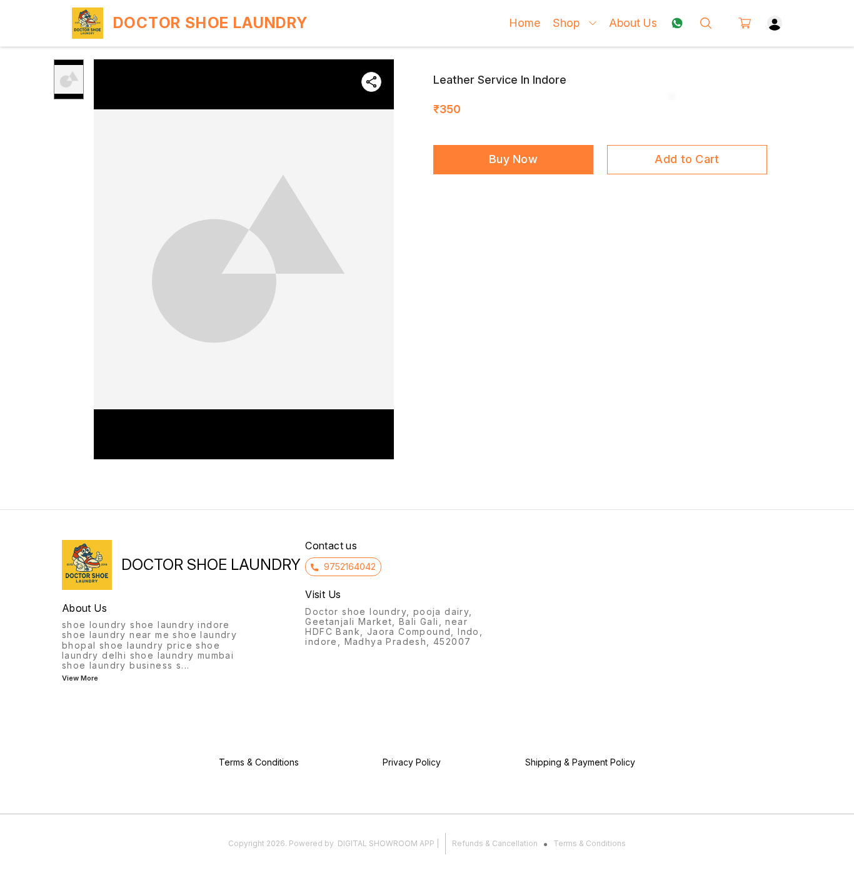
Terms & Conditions (589, 843)
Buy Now (513, 159)
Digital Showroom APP (386, 843)
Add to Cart (687, 159)
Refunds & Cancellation (495, 843)
